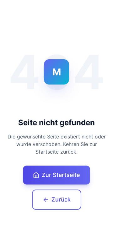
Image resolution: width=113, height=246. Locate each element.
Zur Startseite (61, 175)
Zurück (61, 199)
